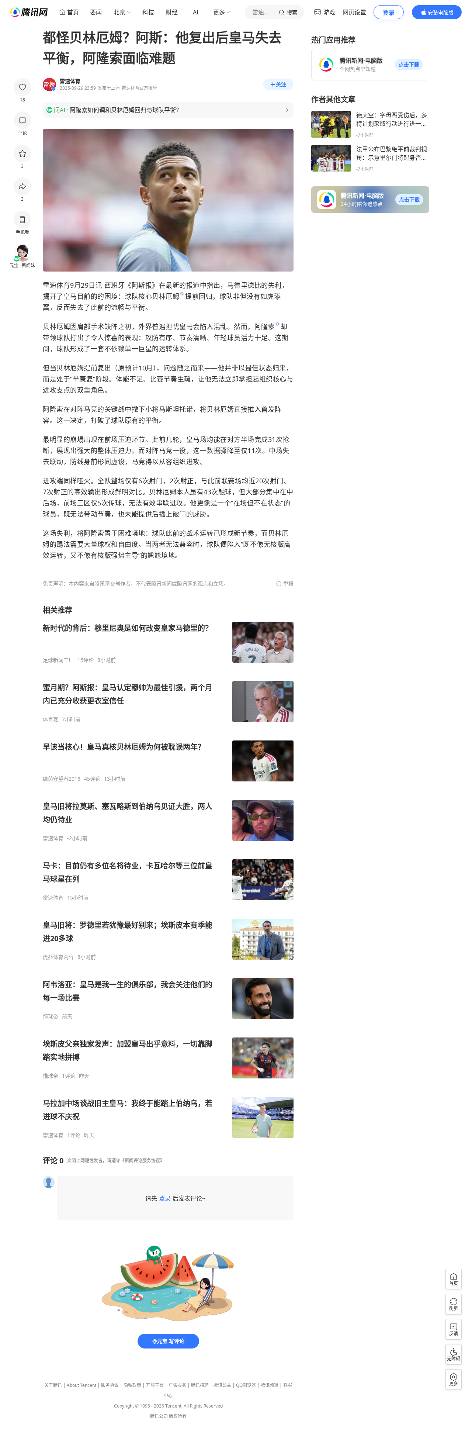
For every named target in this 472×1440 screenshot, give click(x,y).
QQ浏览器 (246, 1385)
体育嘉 (50, 719)
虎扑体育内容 (58, 957)
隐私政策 (132, 1385)
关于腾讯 (53, 1385)
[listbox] (168, 872)
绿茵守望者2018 (61, 778)
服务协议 (110, 1385)
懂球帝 (50, 1016)
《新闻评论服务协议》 (142, 1160)
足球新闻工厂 (58, 660)
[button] (409, 64)
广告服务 (177, 1385)
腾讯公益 (222, 1385)
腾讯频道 (269, 1385)
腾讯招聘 (200, 1385)
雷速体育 (53, 838)
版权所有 (178, 1416)
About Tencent (81, 1385)
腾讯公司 (159, 1416)
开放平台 (155, 1385)
